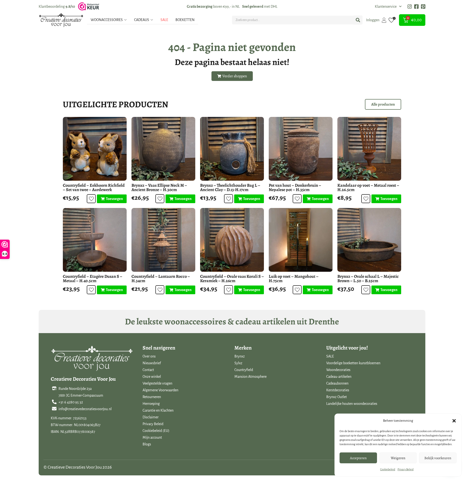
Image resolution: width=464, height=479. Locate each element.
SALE (330, 356)
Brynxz (239, 356)
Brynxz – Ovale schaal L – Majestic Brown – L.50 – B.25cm (368, 278)
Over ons (149, 356)
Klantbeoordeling (57, 6)
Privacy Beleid (405, 469)
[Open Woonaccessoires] (125, 20)
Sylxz (238, 363)
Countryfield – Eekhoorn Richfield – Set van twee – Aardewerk (94, 187)
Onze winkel (152, 377)
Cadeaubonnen (337, 383)
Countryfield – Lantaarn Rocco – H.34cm (160, 278)
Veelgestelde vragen (157, 383)
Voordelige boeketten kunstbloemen (353, 363)
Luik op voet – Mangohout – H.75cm (294, 278)
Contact (148, 370)
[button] (454, 420)
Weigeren (398, 458)
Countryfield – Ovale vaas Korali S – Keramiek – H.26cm (232, 278)
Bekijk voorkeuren (437, 458)
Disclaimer (151, 417)
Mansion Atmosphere (250, 377)
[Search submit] (357, 20)
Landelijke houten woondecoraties (351, 404)
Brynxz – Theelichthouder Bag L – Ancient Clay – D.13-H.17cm (230, 187)
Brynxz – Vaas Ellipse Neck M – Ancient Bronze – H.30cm (159, 187)
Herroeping (151, 404)
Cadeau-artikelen (338, 377)
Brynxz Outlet (336, 397)
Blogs (147, 444)
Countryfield (243, 370)
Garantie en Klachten (158, 410)
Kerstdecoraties (337, 390)
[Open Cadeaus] (151, 20)
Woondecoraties (338, 370)
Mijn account (152, 437)
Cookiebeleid (387, 469)
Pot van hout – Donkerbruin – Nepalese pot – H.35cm (295, 187)
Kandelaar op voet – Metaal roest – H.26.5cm (368, 187)
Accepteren (358, 458)
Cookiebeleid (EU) (156, 431)
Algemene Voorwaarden (160, 390)
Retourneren (152, 397)
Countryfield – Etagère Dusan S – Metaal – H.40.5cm (92, 278)
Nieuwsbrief (152, 363)
